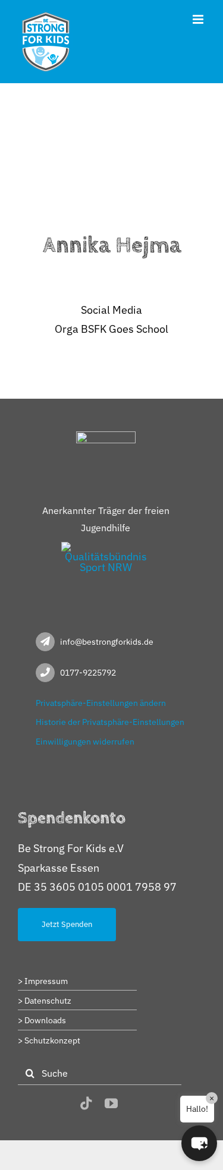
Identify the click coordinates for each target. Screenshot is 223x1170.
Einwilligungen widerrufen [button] (85, 741)
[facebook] (41, 1104)
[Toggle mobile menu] (199, 19)
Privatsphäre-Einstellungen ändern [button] (101, 703)
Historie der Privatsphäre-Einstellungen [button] (110, 722)
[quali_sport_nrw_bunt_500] (105, 547)
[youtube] (111, 1103)
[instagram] (63, 1104)
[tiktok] (86, 1103)
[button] (199, 1143)
